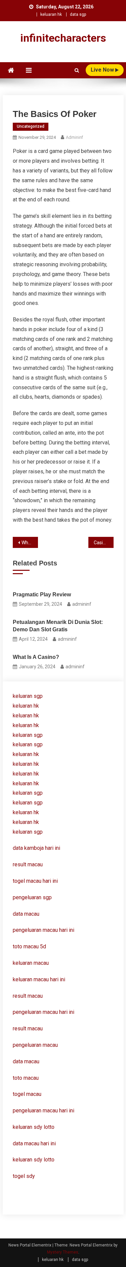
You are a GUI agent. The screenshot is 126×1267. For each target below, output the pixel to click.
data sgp (78, 14)
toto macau (26, 1078)
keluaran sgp (28, 696)
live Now (103, 70)
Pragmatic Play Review (42, 594)
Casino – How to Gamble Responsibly (104, 542)
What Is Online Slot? (30, 542)
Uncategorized (30, 126)
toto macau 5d (29, 946)
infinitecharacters (63, 38)
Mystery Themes (62, 1252)
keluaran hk (51, 14)
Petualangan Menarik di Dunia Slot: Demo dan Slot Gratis (58, 625)
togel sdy (24, 1176)
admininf (74, 137)
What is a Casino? (36, 657)
